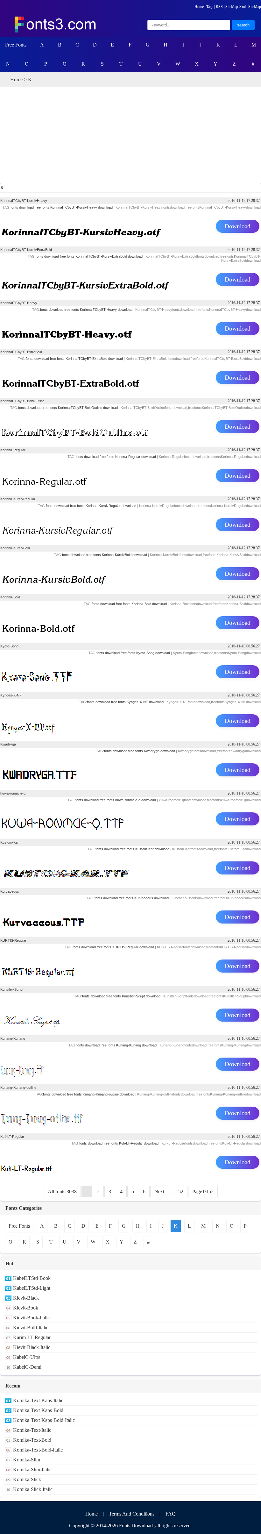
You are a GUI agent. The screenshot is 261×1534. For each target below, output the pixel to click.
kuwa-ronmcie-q (12, 793)
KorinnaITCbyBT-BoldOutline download (88, 408)
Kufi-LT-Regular (12, 1136)
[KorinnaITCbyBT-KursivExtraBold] (130, 280)
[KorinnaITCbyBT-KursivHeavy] (130, 227)
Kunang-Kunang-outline (18, 1087)
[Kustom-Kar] (130, 869)
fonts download (22, 207)
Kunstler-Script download (141, 996)
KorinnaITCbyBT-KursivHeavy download (81, 207)
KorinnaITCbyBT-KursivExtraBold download (109, 256)
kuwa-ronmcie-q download (135, 800)
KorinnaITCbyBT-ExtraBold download (94, 358)
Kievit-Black (26, 1298)
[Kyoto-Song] (130, 673)
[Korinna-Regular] (130, 476)
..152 (178, 1191)
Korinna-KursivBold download (124, 555)
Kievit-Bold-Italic (30, 1327)
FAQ (171, 1513)
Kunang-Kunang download (136, 1045)
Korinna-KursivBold (15, 548)
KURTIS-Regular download (133, 947)
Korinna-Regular (12, 450)
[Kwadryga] (130, 771)
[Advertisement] (130, 135)
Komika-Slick (27, 1479)
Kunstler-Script (11, 989)
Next (159, 1191)
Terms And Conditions (131, 1513)
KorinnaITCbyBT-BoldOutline (22, 401)
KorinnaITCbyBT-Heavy (18, 303)
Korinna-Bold (10, 597)
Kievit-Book (25, 1307)
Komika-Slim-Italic (32, 1469)
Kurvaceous (9, 891)
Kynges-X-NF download (145, 702)
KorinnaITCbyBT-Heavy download (106, 309)
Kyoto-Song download (153, 653)
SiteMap (254, 6)
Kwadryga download (159, 751)
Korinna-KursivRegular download (111, 506)
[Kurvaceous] (130, 918)
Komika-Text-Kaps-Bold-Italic (44, 1420)
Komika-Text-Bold (32, 1440)
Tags (209, 6)
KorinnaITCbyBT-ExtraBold (21, 352)
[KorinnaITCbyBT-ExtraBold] (130, 378)
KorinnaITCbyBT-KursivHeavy (23, 201)
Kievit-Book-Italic (31, 1317)
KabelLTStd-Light (31, 1288)
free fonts (42, 207)
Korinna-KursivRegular (17, 499)
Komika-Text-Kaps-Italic (38, 1400)
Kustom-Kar (9, 842)
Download (237, 226)
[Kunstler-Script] (130, 1016)
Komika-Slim (26, 1459)
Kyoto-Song (9, 646)
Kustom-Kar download (152, 849)
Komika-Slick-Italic (33, 1489)
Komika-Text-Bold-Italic (38, 1449)
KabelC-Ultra (26, 1357)
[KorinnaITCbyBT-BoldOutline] (130, 427)
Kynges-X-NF (11, 695)
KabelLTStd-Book (32, 1278)
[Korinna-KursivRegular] (130, 525)
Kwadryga (8, 744)
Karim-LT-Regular (32, 1337)
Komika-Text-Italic (32, 1430)
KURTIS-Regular (13, 940)
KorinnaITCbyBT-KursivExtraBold (26, 250)
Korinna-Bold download (149, 604)
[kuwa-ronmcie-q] (130, 820)
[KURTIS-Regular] (130, 967)
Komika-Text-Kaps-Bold (38, 1410)
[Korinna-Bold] (130, 623)
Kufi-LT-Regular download (139, 1143)
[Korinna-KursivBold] (130, 574)
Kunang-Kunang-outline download (108, 1094)
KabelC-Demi (27, 1367)
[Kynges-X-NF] (130, 722)
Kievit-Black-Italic (31, 1347)
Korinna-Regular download (135, 457)
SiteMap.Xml (235, 6)
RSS (219, 6)
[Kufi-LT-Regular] (130, 1163)
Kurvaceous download (151, 898)
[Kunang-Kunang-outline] (130, 1114)
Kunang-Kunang (12, 1038)
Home (199, 6)
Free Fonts (15, 44)
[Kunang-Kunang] (130, 1065)
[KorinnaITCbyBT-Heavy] (130, 329)
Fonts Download (136, 1525)
